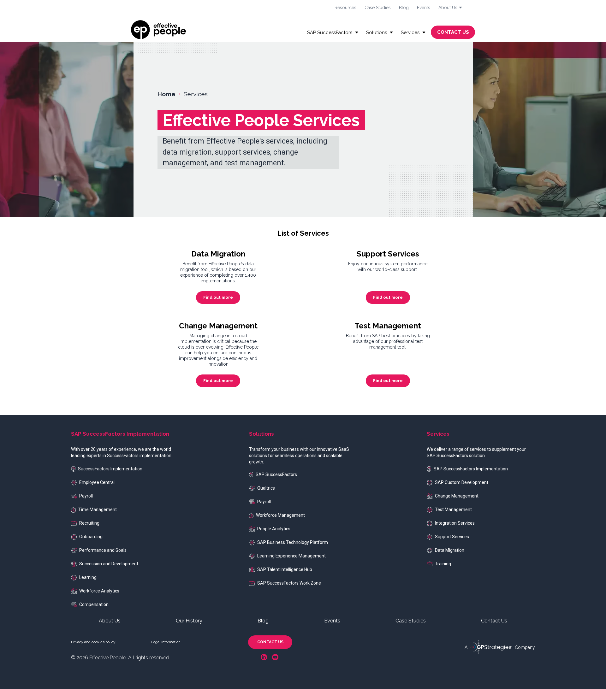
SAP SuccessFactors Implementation (471, 468)
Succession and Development (108, 563)
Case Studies (378, 7)
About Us (110, 620)
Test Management (453, 509)
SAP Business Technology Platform (292, 542)
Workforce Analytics (99, 590)
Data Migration (449, 550)
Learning (88, 577)
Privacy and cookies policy (93, 642)
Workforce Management (280, 515)
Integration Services (455, 523)
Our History (189, 620)
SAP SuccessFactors (276, 474)
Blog (404, 7)
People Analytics (273, 528)
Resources (345, 7)
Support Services (452, 536)
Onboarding (91, 536)
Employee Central (97, 482)
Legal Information (166, 642)
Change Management (456, 495)
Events (423, 7)
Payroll (86, 495)
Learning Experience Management (291, 555)
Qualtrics (266, 488)
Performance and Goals (103, 550)
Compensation (94, 604)
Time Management (97, 509)
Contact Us (494, 620)
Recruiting (89, 523)
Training (443, 563)
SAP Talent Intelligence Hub (284, 569)
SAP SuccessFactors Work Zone (289, 583)
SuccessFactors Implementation (110, 468)
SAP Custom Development (461, 482)
